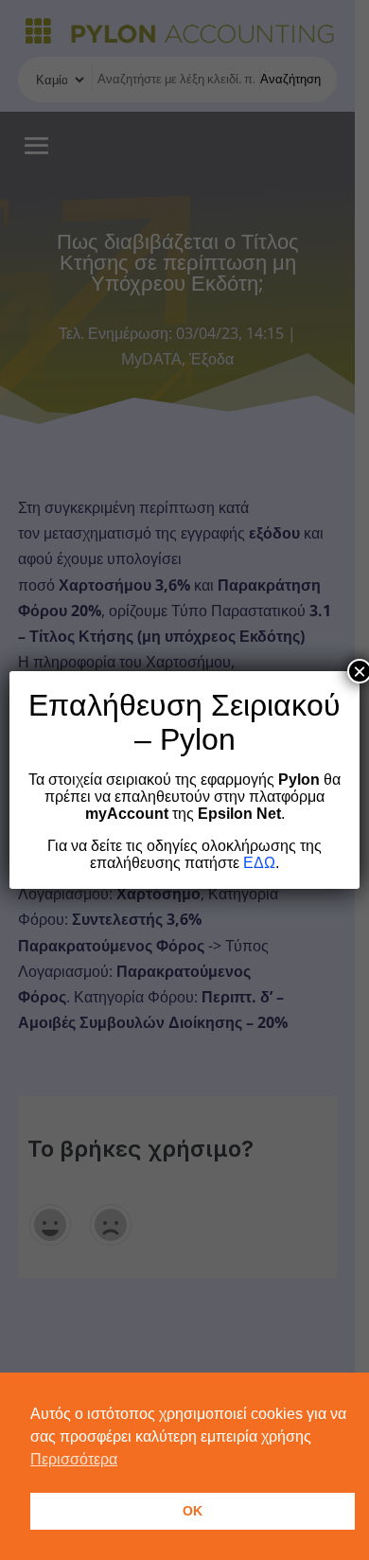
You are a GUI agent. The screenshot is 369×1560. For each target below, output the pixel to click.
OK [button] (192, 1510)
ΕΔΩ (259, 863)
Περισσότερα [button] (73, 1459)
